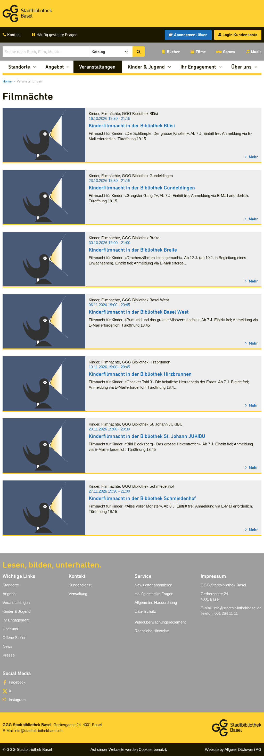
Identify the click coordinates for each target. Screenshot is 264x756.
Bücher (173, 51)
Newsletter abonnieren (153, 585)
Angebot (54, 67)
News (7, 646)
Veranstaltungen (97, 67)
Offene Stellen (14, 637)
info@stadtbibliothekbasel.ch (237, 608)
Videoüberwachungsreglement (160, 622)
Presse (9, 655)
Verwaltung (78, 594)
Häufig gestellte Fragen (57, 34)
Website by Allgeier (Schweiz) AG (233, 749)
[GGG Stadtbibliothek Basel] (27, 13)
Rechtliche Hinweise (152, 631)
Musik (256, 51)
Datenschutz (145, 611)
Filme (201, 51)
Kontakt (14, 34)
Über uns (241, 67)
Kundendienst (80, 585)
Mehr (253, 156)
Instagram (17, 699)
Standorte (19, 67)
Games (229, 51)
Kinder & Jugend (146, 67)
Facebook (17, 682)
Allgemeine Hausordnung (156, 602)
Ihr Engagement (198, 67)
